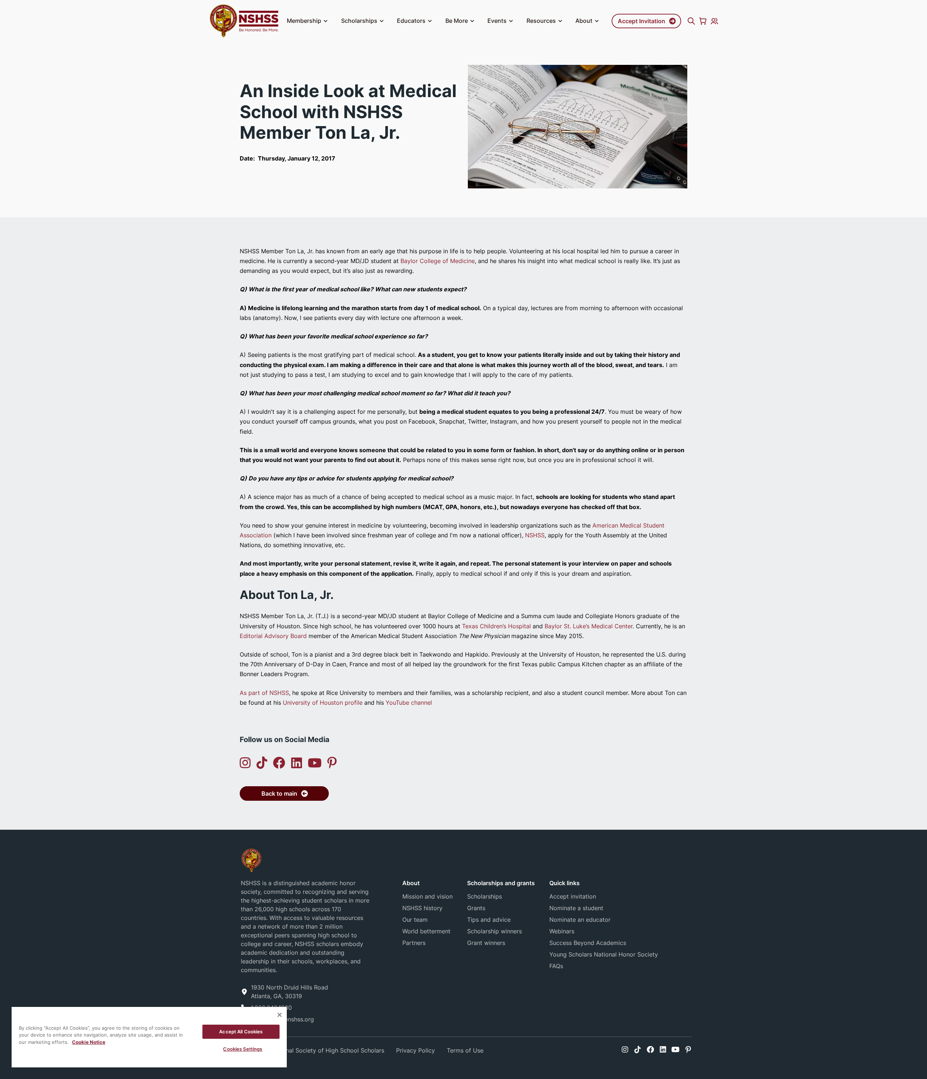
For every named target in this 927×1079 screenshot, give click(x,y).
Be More (456, 20)
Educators (411, 20)
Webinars (561, 931)
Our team (415, 919)
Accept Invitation (641, 21)
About (583, 20)
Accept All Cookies (241, 1031)
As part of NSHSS (264, 692)
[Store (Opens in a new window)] (703, 21)
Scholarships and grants (501, 883)
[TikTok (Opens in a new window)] (261, 762)
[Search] (691, 21)
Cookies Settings (242, 1049)
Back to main (279, 793)
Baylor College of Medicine (437, 260)
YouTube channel (409, 702)
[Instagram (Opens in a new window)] (245, 762)
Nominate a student (576, 908)
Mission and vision (427, 896)
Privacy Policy (415, 1050)
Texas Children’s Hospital (496, 626)
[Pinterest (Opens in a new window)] (332, 762)
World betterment (426, 931)
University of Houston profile (322, 702)
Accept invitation (572, 896)
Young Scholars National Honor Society (603, 954)
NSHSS (535, 535)
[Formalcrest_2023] (251, 860)
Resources (541, 20)
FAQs (556, 966)
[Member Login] (714, 21)
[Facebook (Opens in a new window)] (279, 762)
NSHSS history (422, 908)
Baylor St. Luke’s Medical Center (589, 626)
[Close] (279, 1015)
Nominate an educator (580, 919)
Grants (476, 908)
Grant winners (486, 942)
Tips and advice (489, 919)
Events (497, 20)
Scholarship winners (494, 931)
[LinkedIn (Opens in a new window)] (296, 762)
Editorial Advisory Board (273, 636)
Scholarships (359, 20)
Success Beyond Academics (587, 942)
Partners (413, 942)
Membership (304, 20)
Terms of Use (465, 1050)
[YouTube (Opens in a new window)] (315, 762)
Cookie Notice (88, 1042)
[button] (325, 21)
